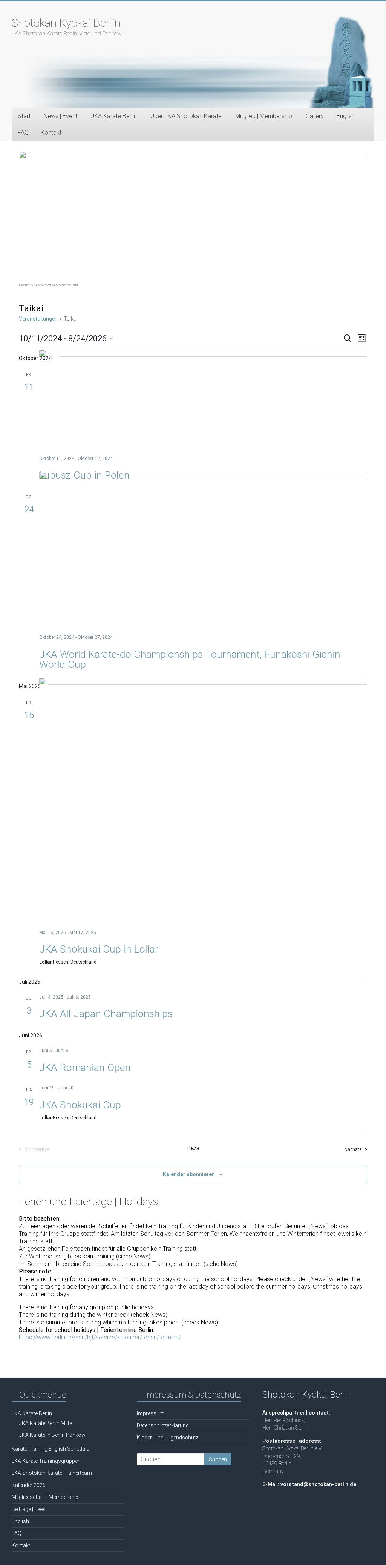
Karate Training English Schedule (50, 1449)
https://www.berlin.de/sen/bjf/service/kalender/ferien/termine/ (100, 1337)
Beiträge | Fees (29, 1509)
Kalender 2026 (29, 1485)
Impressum (150, 1413)
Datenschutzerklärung (163, 1425)
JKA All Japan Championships (106, 1014)
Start (24, 116)
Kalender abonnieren (189, 1174)
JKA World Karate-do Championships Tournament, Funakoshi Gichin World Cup (189, 659)
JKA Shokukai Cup (80, 1105)
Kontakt (51, 132)
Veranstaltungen (38, 319)
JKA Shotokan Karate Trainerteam (52, 1473)
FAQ (23, 132)
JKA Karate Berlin (32, 1413)
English (346, 116)
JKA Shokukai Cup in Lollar (98, 949)
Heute (193, 1148)
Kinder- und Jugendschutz (167, 1438)
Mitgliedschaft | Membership (45, 1497)
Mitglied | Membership (263, 116)
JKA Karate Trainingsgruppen (46, 1461)
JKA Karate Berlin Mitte (45, 1423)
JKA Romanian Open (85, 1068)
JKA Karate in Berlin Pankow (52, 1435)
